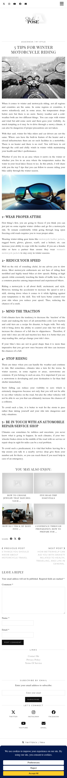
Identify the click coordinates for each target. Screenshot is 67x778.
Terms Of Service (33, 662)
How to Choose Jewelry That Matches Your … (16, 498)
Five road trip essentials (48, 496)
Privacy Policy (33, 659)
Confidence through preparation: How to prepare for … (48, 529)
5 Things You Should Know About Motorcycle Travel (15, 553)
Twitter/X (34, 742)
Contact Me (33, 656)
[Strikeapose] (33, 19)
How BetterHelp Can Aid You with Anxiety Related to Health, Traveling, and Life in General (50, 556)
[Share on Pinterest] (19, 539)
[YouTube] (14, 3)
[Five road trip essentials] (49, 483)
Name (6, 617)
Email (5, 629)
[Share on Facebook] (11, 539)
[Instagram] (9, 3)
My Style (41, 42)
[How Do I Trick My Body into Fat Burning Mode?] (17, 514)
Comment (7, 584)
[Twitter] (4, 3)
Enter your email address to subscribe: (33, 685)
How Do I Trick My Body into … (16, 527)
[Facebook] (20, 3)
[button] (63, 3)
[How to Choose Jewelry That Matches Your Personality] (17, 483)
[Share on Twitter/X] (15, 539)
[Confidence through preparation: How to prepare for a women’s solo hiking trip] (49, 514)
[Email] (26, 3)
